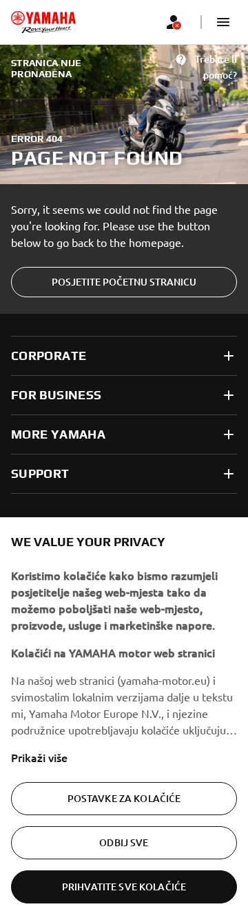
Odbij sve (123, 842)
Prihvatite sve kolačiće (124, 886)
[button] (223, 22)
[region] (124, 718)
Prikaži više (39, 757)
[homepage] (43, 22)
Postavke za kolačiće (124, 798)
